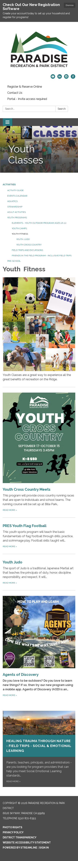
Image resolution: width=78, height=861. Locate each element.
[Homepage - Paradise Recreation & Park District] (39, 50)
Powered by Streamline (20, 847)
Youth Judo (23, 239)
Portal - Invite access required (27, 99)
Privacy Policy (13, 832)
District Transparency (19, 837)
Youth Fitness (20, 234)
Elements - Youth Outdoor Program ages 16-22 (39, 223)
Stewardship (14, 206)
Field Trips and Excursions (27, 250)
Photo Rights (12, 827)
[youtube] (53, 77)
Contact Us (14, 92)
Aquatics (12, 201)
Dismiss (69, 5)
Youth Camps (19, 228)
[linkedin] (59, 77)
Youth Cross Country (29, 244)
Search (62, 108)
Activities (9, 184)
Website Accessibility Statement (27, 842)
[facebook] (73, 77)
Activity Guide (15, 190)
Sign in (44, 847)
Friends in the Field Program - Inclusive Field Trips (41, 255)
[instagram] (66, 77)
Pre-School (14, 261)
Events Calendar (17, 196)
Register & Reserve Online (24, 86)
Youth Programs (17, 217)
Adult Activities (16, 212)
